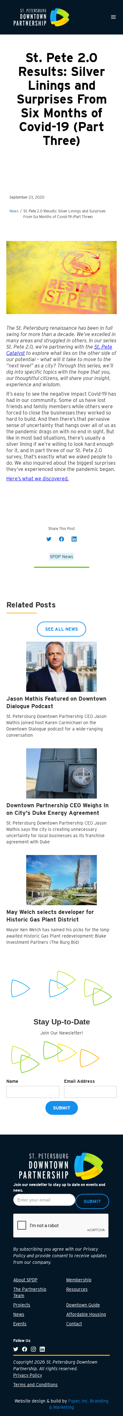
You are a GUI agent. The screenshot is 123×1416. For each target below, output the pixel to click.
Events (19, 1323)
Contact (74, 1323)
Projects (21, 1304)
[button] (113, 17)
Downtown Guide (83, 1304)
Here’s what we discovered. (37, 479)
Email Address (79, 1081)
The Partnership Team (29, 1292)
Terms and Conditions (35, 1384)
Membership (78, 1279)
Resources (77, 1289)
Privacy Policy (27, 1375)
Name (12, 1081)
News (18, 1314)
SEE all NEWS (61, 629)
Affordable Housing (86, 1314)
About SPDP (25, 1279)
